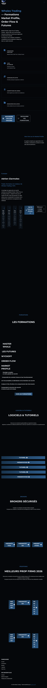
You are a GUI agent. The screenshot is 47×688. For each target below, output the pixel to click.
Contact (3, 674)
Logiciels (3, 667)
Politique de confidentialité (6, 678)
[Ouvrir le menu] (44, 2)
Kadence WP (33, 684)
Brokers (2, 665)
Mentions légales (4, 676)
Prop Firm (3, 669)
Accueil (2, 661)
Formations (3, 663)
